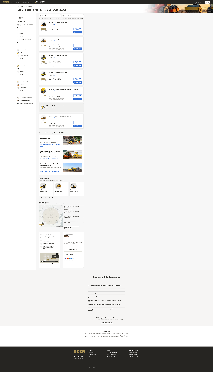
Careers (90, 358)
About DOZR (91, 352)
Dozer (59, 190)
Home (19, 6)
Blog (90, 361)
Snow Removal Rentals (111, 354)
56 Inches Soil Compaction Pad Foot (58, 39)
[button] (25, 24)
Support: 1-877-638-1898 (39, 2)
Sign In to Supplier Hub (133, 352)
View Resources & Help (107, 322)
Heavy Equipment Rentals (26, 6)
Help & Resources (92, 354)
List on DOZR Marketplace (134, 354)
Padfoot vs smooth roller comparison (49, 158)
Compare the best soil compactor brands (49, 171)
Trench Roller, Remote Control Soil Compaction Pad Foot (63, 89)
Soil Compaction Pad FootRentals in (71, 207)
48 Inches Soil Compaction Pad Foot (58, 22)
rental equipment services (52, 237)
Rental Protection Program (112, 356)
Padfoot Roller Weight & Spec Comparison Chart (50, 145)
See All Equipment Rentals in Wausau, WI (46, 197)
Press (90, 356)
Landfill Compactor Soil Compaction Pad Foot (60, 116)
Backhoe (44, 190)
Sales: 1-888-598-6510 (40, 1)
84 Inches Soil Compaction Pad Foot (58, 72)
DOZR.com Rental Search (112, 352)
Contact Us (91, 363)
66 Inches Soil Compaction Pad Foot (58, 55)
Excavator (74, 190)
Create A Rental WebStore (134, 356)
